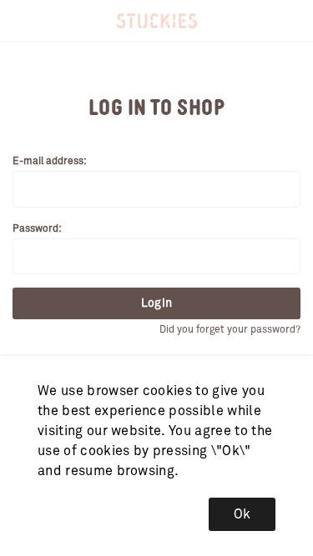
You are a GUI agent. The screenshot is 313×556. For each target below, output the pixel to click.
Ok (242, 514)
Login (156, 303)
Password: (37, 229)
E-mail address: (50, 162)
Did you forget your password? (229, 330)
